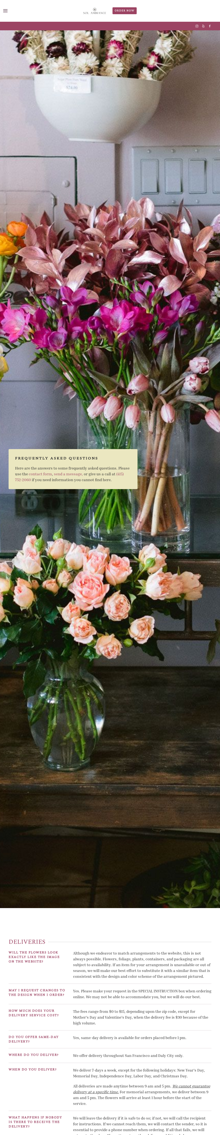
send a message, (68, 473)
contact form (40, 473)
